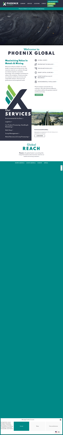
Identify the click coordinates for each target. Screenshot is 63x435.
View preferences (53, 426)
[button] (60, 419)
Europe (39, 163)
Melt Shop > (9, 130)
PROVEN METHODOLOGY (45, 68)
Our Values (51, 3)
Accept (21, 426)
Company (22, 3)
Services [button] (29, 3)
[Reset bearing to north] (61, 170)
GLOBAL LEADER (43, 60)
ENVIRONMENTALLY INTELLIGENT (47, 81)
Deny (37, 426)
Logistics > (8, 121)
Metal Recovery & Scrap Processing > (17, 137)
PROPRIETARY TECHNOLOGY (46, 64)
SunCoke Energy (40, 8)
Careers (50, 5)
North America (19, 163)
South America (30, 163)
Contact (44, 3)
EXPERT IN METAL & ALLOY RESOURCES (45, 77)
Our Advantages (52, 1)
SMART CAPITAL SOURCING (46, 72)
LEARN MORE (39, 94)
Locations (37, 3)
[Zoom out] (61, 168)
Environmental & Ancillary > (14, 118)
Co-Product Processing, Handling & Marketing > (16, 126)
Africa (46, 163)
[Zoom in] (61, 166)
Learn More (40, 135)
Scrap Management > (12, 133)
